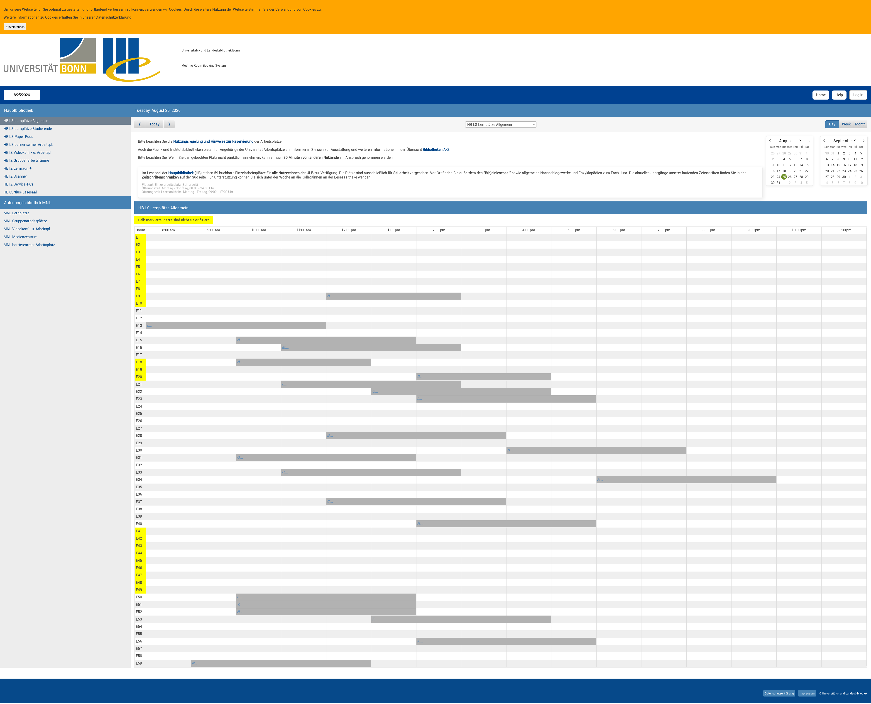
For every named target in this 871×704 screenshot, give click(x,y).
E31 (139, 457)
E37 (139, 502)
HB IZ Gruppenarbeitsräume (26, 160)
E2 (138, 244)
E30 (139, 450)
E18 (139, 362)
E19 (139, 369)
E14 (139, 333)
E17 (139, 355)
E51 (139, 604)
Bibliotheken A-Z (436, 149)
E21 (139, 384)
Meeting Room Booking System (203, 66)
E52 (139, 612)
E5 (138, 267)
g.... (375, 391)
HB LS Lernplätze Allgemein (26, 121)
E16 (139, 347)
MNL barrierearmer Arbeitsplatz (29, 245)
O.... (240, 457)
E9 (138, 296)
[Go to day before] (139, 124)
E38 (139, 509)
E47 (139, 575)
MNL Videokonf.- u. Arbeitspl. (27, 229)
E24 (139, 406)
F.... (374, 619)
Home (821, 95)
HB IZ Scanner (15, 176)
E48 (139, 582)
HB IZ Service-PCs (18, 184)
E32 (139, 465)
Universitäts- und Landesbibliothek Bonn (210, 50)
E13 (139, 325)
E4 (138, 259)
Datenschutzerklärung (113, 17)
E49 (139, 590)
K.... (420, 641)
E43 (139, 546)
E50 (139, 597)
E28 (139, 435)
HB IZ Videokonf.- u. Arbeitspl (27, 152)
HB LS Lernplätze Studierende (28, 129)
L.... (285, 384)
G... (419, 376)
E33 (139, 472)
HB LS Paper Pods (18, 136)
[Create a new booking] (168, 237)
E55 (139, 634)
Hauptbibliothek (181, 173)
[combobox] (500, 124)
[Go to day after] (169, 124)
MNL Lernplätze (16, 213)
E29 (139, 443)
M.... (285, 347)
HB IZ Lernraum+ (18, 168)
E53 (139, 619)
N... (239, 611)
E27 (139, 428)
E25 (139, 413)
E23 (139, 399)
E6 (138, 274)
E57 (139, 648)
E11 (139, 311)
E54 (139, 626)
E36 (139, 494)
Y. (238, 604)
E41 (139, 531)
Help (839, 95)
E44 (139, 553)
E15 (139, 340)
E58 (139, 656)
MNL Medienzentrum (20, 237)
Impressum (807, 693)
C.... (285, 472)
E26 (139, 421)
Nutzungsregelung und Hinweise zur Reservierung (213, 141)
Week (846, 124)
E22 (139, 391)
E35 (139, 487)
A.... (600, 479)
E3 (138, 252)
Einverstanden (15, 27)
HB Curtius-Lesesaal (20, 192)
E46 (139, 568)
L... (149, 325)
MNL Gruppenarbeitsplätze (25, 221)
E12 (139, 318)
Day (832, 124)
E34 (139, 479)
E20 (139, 377)
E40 (139, 524)
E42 (139, 538)
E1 (138, 237)
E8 (138, 289)
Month (860, 124)
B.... (330, 435)
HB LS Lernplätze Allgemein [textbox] (489, 124)
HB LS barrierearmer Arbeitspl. (28, 144)
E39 (139, 516)
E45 (139, 560)
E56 (139, 641)
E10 (139, 303)
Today (154, 124)
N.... (330, 296)
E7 (138, 281)
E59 (139, 663)
